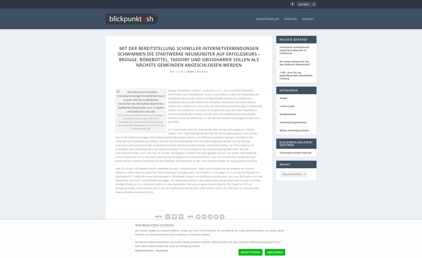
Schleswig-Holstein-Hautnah (296, 152)
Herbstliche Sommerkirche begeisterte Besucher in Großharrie (295, 50)
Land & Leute (287, 106)
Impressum (162, 250)
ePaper (283, 98)
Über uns (290, 19)
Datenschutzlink (144, 250)
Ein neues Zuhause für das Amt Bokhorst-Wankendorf (295, 63)
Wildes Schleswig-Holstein (294, 130)
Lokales (190, 71)
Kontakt (308, 19)
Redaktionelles (267, 19)
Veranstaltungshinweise (293, 122)
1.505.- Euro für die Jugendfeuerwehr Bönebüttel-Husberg (296, 75)
